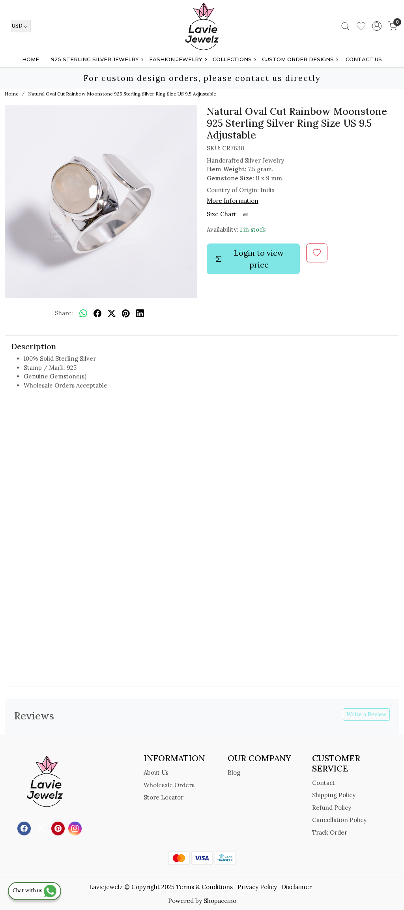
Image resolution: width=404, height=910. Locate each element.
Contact (323, 782)
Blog (234, 772)
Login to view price (259, 259)
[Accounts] (377, 26)
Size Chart (222, 214)
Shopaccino (220, 900)
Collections (232, 59)
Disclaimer (297, 887)
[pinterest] (126, 313)
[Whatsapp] (83, 313)
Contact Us (364, 59)
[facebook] (97, 313)
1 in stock (253, 229)
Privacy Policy (257, 887)
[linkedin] (140, 313)
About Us (156, 772)
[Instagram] (76, 828)
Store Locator (163, 797)
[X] (42, 828)
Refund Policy (331, 807)
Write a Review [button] (366, 714)
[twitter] (112, 313)
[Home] (202, 26)
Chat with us (28, 890)
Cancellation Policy (339, 820)
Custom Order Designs (298, 59)
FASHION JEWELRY (175, 59)
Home (30, 59)
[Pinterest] (59, 828)
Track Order (329, 832)
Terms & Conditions (204, 887)
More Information (232, 200)
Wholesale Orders (169, 785)
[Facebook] (25, 828)
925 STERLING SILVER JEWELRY (95, 59)
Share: (64, 313)
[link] (345, 26)
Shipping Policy (333, 795)
